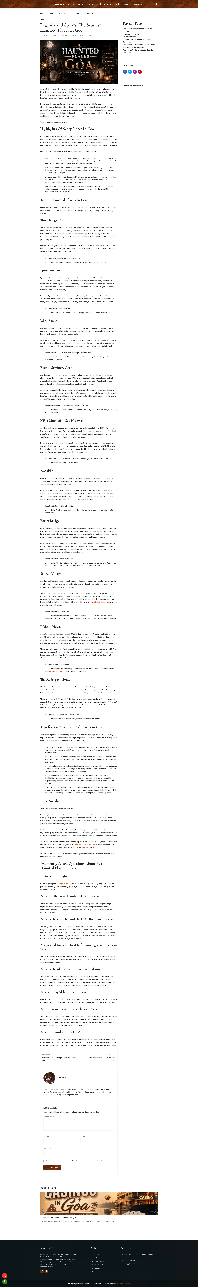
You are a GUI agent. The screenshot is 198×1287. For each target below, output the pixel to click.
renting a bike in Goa (54, 671)
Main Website (59, 4)
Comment (49, 1117)
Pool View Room (93, 4)
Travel (42, 19)
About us (95, 1254)
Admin (74, 35)
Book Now (138, 4)
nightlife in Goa (65, 883)
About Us (71, 4)
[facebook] (46, 1271)
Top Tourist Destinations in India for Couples (100, 1059)
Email (84, 1136)
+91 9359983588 (128, 1260)
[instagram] (42, 1271)
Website (47, 1148)
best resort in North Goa (85, 845)
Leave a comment (85, 35)
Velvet (80, 4)
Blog (93, 1272)
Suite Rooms (125, 4)
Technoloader (124, 1284)
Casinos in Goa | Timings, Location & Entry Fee (59, 1059)
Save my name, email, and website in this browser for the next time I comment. (78, 1161)
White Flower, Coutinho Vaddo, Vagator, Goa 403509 (139, 1255)
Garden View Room (110, 4)
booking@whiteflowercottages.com (136, 1264)
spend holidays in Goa (99, 602)
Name (47, 1136)
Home (42, 13)
